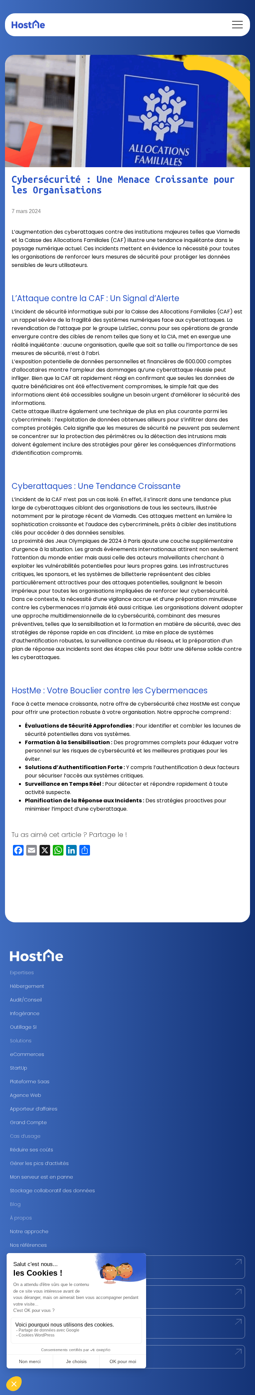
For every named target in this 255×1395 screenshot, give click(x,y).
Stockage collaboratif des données (52, 1190)
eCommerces (27, 1054)
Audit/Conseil (26, 999)
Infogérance (25, 1013)
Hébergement (27, 986)
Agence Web (25, 1095)
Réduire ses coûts (31, 1149)
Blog (15, 1204)
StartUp (18, 1068)
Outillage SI (23, 1027)
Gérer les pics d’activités (39, 1163)
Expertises (22, 972)
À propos (21, 1218)
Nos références (28, 1245)
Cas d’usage (25, 1136)
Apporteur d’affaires (33, 1108)
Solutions (21, 1040)
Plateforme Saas (29, 1081)
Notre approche (29, 1231)
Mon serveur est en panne (41, 1177)
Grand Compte (28, 1122)
